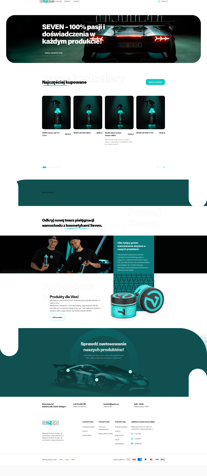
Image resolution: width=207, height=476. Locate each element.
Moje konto (119, 435)
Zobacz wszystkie (155, 82)
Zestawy (67, 1)
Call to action (57, 317)
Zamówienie (86, 435)
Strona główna (88, 427)
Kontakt (76, 1)
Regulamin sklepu (106, 433)
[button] (44, 167)
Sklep (117, 439)
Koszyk (85, 431)
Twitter (137, 434)
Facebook (138, 443)
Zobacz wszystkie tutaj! (54, 52)
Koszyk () (164, 1)
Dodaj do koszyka (55, 124)
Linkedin (137, 439)
